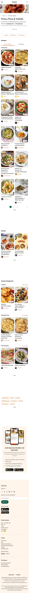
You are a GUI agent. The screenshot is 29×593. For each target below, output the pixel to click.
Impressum (3, 540)
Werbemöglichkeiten (5, 563)
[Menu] (2, 2)
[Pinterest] (12, 492)
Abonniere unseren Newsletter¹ (8, 495)
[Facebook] (2, 492)
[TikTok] (7, 492)
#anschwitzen (5, 404)
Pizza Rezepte (19, 23)
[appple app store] (10, 469)
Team (2, 526)
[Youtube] (9, 492)
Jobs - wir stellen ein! (6, 523)
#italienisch (14, 401)
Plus (3, 531)
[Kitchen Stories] (14, 2)
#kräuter (21, 401)
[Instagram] (4, 492)
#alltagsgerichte (6, 401)
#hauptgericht (5, 398)
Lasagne (6, 35)
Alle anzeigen (25, 284)
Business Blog (4, 564)
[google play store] (18, 469)
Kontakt (3, 547)
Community (21, 44)
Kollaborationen (4, 527)
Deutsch (3, 553)
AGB (2, 542)
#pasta (12, 398)
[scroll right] (28, 242)
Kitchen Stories (7, 44)
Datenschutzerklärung (6, 544)
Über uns (3, 524)
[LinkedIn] (14, 492)
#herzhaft (17, 398)
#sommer (12, 404)
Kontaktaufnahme (5, 566)
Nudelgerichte (10, 23)
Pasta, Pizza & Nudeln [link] (12, 15)
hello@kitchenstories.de (22, 579)
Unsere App (3, 529)
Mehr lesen (14, 29)
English (7, 553)
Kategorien (4, 15)
